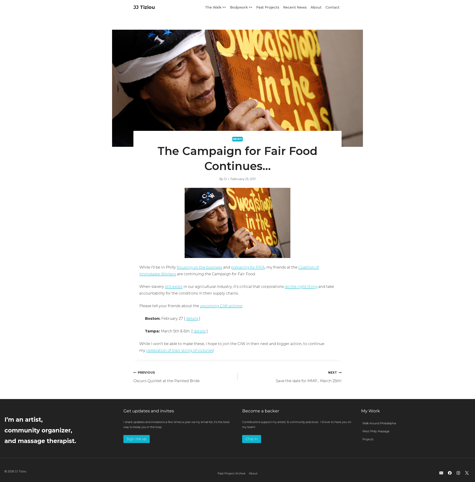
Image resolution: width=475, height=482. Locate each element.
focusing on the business (199, 267)
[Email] (441, 473)
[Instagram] (458, 473)
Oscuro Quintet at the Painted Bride (166, 377)
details (192, 318)
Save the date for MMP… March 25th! (309, 377)
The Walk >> (215, 7)
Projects (367, 439)
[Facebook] (449, 473)
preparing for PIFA (248, 267)
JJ (225, 179)
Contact (332, 7)
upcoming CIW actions (221, 306)
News (237, 139)
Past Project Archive (231, 473)
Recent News (295, 7)
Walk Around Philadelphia (379, 423)
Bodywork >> (241, 7)
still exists (174, 286)
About (316, 7)
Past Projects (267, 7)
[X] (467, 473)
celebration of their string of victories (179, 350)
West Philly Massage (375, 431)
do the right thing (301, 286)
